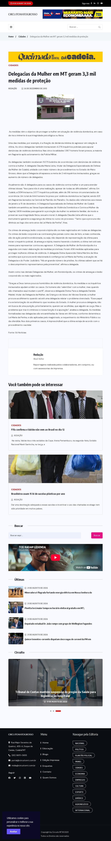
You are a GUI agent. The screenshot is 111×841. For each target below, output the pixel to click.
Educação (48, 748)
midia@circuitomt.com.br (23, 765)
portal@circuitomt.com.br (23, 760)
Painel (78, 761)
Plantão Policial (83, 755)
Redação (18, 435)
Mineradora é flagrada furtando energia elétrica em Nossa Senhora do (58, 592)
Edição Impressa (51, 760)
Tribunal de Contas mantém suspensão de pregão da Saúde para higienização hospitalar (55, 694)
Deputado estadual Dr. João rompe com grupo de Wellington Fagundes (58, 623)
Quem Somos (49, 777)
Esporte (79, 792)
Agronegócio (81, 804)
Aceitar (13, 831)
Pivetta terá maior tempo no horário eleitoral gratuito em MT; (54, 608)
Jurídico (79, 798)
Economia (80, 774)
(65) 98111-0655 (19, 755)
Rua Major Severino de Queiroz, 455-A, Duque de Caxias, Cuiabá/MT (20, 746)
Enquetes (47, 766)
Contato (47, 771)
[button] (50, 711)
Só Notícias (20, 332)
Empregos (80, 780)
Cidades (22, 36)
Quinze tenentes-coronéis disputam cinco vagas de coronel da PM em (58, 639)
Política (79, 749)
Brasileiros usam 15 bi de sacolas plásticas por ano (38, 493)
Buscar (97, 535)
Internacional (82, 810)
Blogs (45, 754)
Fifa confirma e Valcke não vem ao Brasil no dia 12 (38, 429)
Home (11, 36)
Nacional (79, 743)
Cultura (79, 786)
